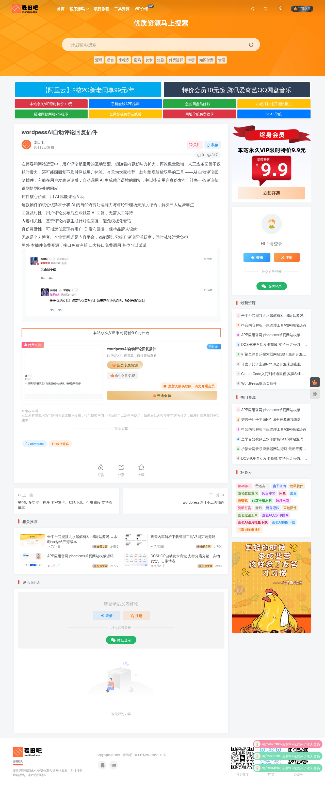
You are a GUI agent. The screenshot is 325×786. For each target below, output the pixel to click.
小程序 (124, 59)
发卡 (149, 59)
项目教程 (101, 8)
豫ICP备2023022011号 (150, 755)
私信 (214, 144)
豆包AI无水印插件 (275, 515)
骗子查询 (279, 485)
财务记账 (272, 507)
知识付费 (206, 59)
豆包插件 (290, 507)
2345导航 (274, 113)
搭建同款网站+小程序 (51, 113)
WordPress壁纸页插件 (259, 383)
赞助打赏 (244, 507)
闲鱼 (282, 493)
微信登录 (124, 639)
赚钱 (258, 507)
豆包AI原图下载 (283, 522)
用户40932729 (272, 770)
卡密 (191, 59)
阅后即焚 (268, 493)
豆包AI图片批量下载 (253, 522)
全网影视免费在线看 (125, 113)
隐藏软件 (296, 485)
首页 (60, 8)
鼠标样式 (244, 485)
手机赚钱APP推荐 (125, 103)
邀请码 (243, 500)
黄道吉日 (262, 485)
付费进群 (176, 59)
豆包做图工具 (248, 515)
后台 (110, 59)
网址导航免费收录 (199, 113)
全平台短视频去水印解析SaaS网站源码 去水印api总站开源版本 (82, 539)
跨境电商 (282, 500)
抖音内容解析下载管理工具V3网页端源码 (183, 536)
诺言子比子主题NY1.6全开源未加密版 (271, 363)
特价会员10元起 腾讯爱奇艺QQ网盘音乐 (236, 89)
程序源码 (77, 8)
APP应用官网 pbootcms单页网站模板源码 (80, 555)
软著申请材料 (262, 500)
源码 (98, 59)
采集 (293, 493)
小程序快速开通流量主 (274, 103)
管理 (221, 59)
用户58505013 (272, 746)
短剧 (160, 59)
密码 (137, 59)
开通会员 (304, 8)
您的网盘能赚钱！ (199, 103)
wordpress (37, 443)
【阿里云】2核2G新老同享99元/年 (88, 89)
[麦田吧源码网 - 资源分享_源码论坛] (28, 751)
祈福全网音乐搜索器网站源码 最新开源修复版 (277, 354)
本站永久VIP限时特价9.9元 (51, 103)
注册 (138, 615)
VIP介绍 (144, 7)
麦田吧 (39, 142)
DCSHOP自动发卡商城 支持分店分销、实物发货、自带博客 (185, 558)
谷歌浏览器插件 (249, 529)
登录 (108, 615)
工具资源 (121, 8)
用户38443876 (272, 758)
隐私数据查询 (248, 493)
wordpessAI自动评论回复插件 (60, 132)
